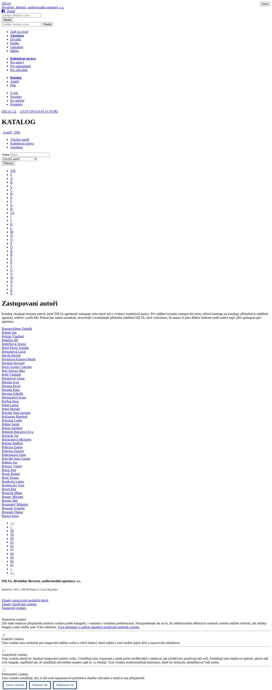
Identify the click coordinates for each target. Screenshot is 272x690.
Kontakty (16, 104)
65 (12, 557)
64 (12, 553)
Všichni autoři (19, 139)
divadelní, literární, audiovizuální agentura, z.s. (33, 7)
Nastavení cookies (14, 608)
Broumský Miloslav (15, 504)
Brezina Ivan (10, 382)
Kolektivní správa (22, 143)
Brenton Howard (13, 363)
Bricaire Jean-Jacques (16, 413)
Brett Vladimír (11, 374)
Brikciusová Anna (14, 455)
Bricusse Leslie (12, 420)
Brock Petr (9, 470)
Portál (10, 11)
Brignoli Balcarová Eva (17, 432)
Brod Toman (10, 477)
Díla (13, 85)
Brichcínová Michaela (16, 439)
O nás (14, 93)
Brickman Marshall (14, 416)
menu (265, 4)
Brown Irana (10, 516)
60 (12, 538)
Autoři (14, 81)
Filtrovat (8, 163)
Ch (12, 213)
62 (12, 546)
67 (12, 565)
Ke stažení (17, 100)
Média (14, 51)
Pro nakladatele (20, 66)
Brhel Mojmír (11, 409)
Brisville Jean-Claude (16, 458)
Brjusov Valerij (12, 466)
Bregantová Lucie (14, 351)
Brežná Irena (10, 401)
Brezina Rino (11, 390)
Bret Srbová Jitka (13, 370)
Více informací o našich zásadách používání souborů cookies (98, 627)
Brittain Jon (9, 462)
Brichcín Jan (10, 435)
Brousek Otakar (12, 512)
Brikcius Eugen (12, 447)
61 (12, 542)
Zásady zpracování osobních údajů (25, 600)
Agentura (16, 147)
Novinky (16, 96)
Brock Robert (11, 474)
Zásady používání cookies (19, 604)
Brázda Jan (9, 332)
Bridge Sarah (10, 424)
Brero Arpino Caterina (17, 367)
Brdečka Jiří (10, 340)
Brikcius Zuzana (13, 451)
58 (12, 531)
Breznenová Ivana (14, 397)
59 (12, 534)
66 (12, 561)
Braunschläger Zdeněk (17, 328)
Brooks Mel (10, 500)
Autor (6, 154)
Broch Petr (9, 489)
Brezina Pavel (11, 386)
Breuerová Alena (13, 378)
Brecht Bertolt (11, 355)
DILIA (6, 3)
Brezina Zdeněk (12, 393)
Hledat (7, 19)
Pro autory (17, 62)
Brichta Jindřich (12, 443)
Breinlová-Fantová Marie (18, 359)
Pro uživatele (19, 70)
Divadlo (15, 39)
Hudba (14, 43)
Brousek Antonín (13, 508)
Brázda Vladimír (13, 336)
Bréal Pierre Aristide (15, 348)
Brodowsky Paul (13, 485)
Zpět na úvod (19, 32)
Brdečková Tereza (14, 344)
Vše (13, 171)
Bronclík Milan (12, 493)
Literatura (16, 47)
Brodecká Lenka (13, 481)
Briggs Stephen (12, 428)
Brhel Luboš (10, 405)
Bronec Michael (12, 497)
